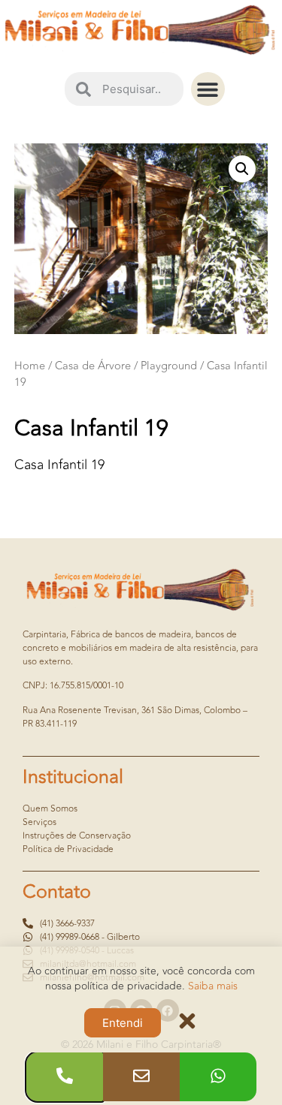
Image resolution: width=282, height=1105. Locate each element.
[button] (208, 89)
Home (29, 366)
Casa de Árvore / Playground (126, 366)
